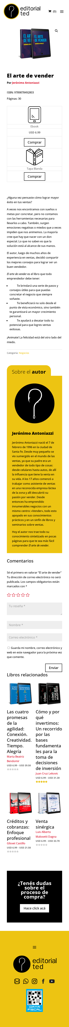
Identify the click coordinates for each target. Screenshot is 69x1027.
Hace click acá (34, 908)
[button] (56, 31)
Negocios (24, 353)
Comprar (35, 176)
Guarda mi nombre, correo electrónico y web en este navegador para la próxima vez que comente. (34, 652)
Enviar (53, 667)
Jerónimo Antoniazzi (25, 83)
